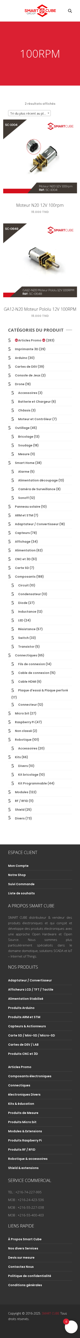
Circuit (23, 585)
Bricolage (25, 436)
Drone (20, 384)
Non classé (23, 731)
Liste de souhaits (21, 893)
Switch (23, 638)
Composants (25, 576)
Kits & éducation (21, 1104)
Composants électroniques (29, 1076)
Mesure (24, 454)
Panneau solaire (27, 506)
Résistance (27, 629)
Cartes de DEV (26, 366)
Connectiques (26, 655)
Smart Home (25, 463)
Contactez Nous (21, 1267)
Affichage (23, 541)
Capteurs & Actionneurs (27, 1026)
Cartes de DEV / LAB (23, 1044)
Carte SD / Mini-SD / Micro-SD (31, 1035)
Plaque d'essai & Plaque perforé (43, 690)
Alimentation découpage (38, 480)
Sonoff (23, 498)
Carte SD (22, 568)
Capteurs (22, 533)
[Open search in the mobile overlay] (70, 11)
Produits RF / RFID (21, 1149)
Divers (23, 766)
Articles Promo (30, 340)
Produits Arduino (21, 1008)
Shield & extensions (23, 1168)
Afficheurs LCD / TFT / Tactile (30, 989)
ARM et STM (24, 515)
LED (20, 620)
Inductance (27, 611)
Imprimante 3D (26, 349)
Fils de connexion (31, 664)
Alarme (23, 471)
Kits (18, 757)
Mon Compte (18, 866)
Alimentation (25, 550)
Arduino (21, 358)
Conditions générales (25, 1285)
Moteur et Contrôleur (35, 419)
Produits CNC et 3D (23, 1054)
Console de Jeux (28, 375)
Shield (20, 809)
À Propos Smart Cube (25, 1239)
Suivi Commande (21, 884)
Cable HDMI (27, 681)
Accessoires (27, 393)
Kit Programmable (32, 783)
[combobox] (29, 113)
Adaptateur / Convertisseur (37, 524)
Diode (23, 603)
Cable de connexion (33, 673)
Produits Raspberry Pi (25, 1140)
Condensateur (29, 594)
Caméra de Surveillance (36, 489)
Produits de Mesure (23, 1113)
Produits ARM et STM (24, 1017)
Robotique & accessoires (28, 1159)
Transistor (26, 646)
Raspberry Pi (25, 722)
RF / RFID (21, 801)
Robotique (23, 740)
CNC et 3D (23, 559)
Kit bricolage (28, 774)
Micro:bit (22, 713)
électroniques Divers (24, 1094)
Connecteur (27, 705)
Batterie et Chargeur (34, 401)
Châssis (24, 410)
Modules (21, 792)
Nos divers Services (23, 1248)
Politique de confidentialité (29, 1276)
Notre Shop (17, 875)
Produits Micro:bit (22, 1122)
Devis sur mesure (21, 1257)
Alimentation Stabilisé (25, 999)
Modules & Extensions (25, 1131)
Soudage (25, 445)
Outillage (22, 428)
